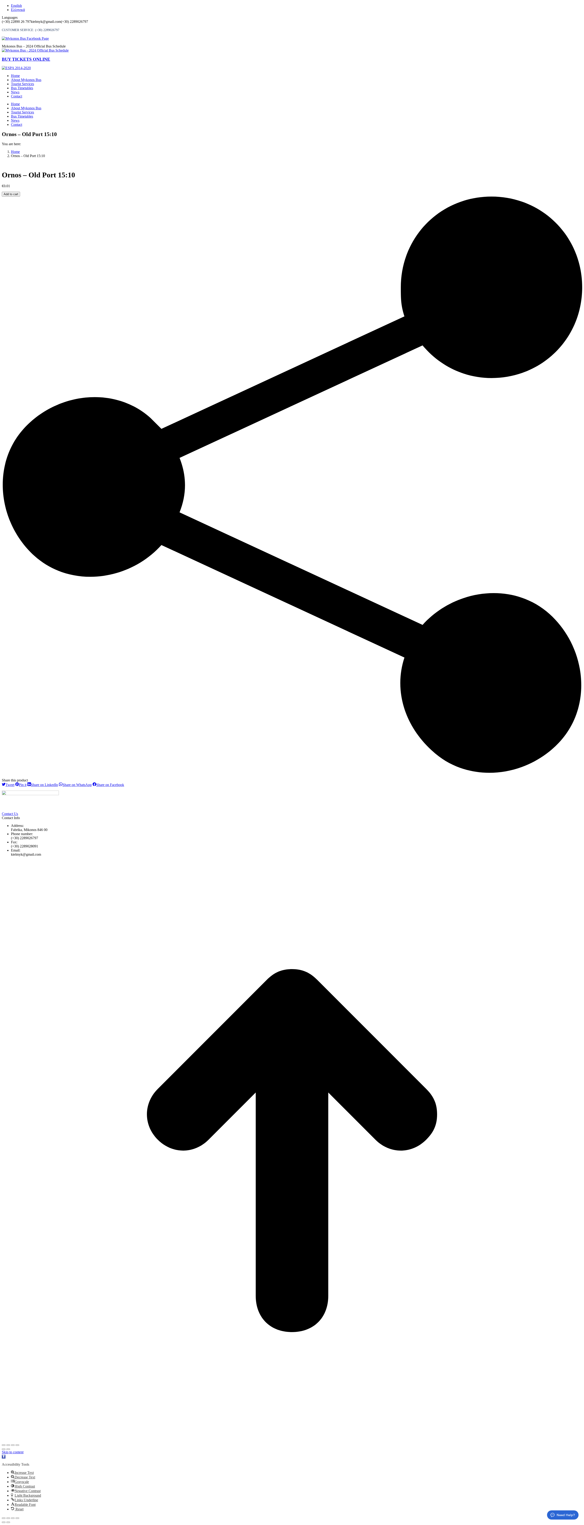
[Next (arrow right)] (8, 1449)
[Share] (8, 1445)
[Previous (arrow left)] (3, 1449)
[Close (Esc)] (3, 1445)
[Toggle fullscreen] (13, 1445)
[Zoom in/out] (17, 1445)
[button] (3, 1457)
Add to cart (11, 194)
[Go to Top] (292, 1440)
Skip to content (12, 1452)
